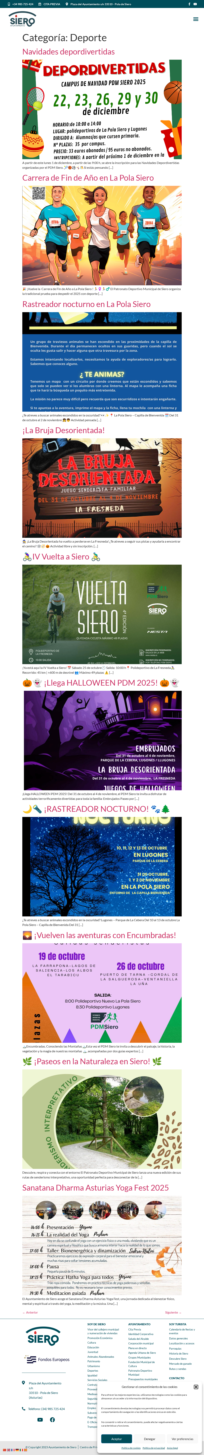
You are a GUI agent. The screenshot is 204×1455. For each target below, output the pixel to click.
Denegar (149, 1439)
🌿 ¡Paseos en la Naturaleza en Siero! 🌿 (92, 1061)
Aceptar (116, 1439)
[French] (13, 1449)
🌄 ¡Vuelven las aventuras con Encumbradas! (99, 935)
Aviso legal (172, 1447)
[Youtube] (195, 4)
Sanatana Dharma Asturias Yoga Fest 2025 (95, 1187)
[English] (9, 1449)
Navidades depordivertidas (68, 51)
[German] (18, 1449)
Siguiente (173, 1312)
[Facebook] (52, 1420)
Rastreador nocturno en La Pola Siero (86, 304)
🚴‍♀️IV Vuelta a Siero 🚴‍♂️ (61, 556)
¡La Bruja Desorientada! (63, 430)
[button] (196, 1387)
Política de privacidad (154, 1447)
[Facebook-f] (189, 4)
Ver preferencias (182, 1439)
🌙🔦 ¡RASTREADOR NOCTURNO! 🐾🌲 (96, 809)
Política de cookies (131, 1447)
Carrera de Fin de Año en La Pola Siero (88, 177)
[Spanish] (26, 1449)
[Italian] (22, 1449)
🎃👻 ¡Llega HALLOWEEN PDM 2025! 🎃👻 (100, 682)
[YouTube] (40, 1420)
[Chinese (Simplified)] (5, 1449)
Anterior (30, 1312)
